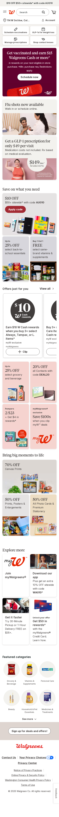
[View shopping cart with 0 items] (54, 12)
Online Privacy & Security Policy (27, 775)
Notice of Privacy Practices (28, 770)
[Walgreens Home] (12, 12)
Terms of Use (28, 785)
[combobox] (28, 12)
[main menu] (4, 12)
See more (27, 719)
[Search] (45, 12)
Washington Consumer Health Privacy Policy (28, 780)
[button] (49, 20)
